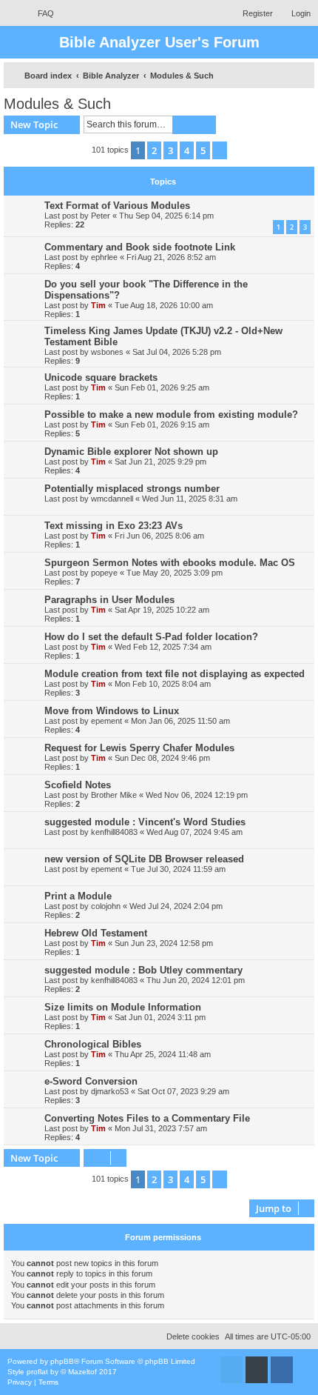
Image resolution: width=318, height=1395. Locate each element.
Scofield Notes (77, 784)
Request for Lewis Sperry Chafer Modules (139, 747)
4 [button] (186, 150)
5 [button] (203, 150)
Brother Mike (114, 794)
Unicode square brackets (101, 377)
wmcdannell (112, 498)
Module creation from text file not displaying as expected (174, 673)
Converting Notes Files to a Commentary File (147, 1118)
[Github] (257, 1369)
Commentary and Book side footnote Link (139, 247)
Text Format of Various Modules (117, 205)
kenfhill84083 (114, 832)
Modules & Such (57, 104)
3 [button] (170, 150)
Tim (98, 305)
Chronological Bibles (92, 1044)
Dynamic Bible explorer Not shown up (131, 451)
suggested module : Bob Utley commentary (143, 970)
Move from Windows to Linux (111, 710)
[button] (219, 150)
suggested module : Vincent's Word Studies (145, 822)
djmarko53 (110, 1091)
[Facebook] (282, 1369)
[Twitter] (231, 1369)
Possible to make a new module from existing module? (171, 414)
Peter (100, 215)
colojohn (106, 906)
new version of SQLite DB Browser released (144, 859)
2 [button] (154, 150)
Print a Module (78, 896)
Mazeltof (82, 1372)
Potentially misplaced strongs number (132, 488)
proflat (37, 1372)
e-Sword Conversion (91, 1081)
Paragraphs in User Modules (109, 599)
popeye (104, 572)
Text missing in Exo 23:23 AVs (113, 525)
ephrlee (104, 257)
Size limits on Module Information (122, 1007)
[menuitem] (39, 13)
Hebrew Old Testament (95, 933)
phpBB (62, 1361)
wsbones (107, 351)
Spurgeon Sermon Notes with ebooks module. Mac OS (169, 562)
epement (106, 720)
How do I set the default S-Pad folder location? (151, 636)
